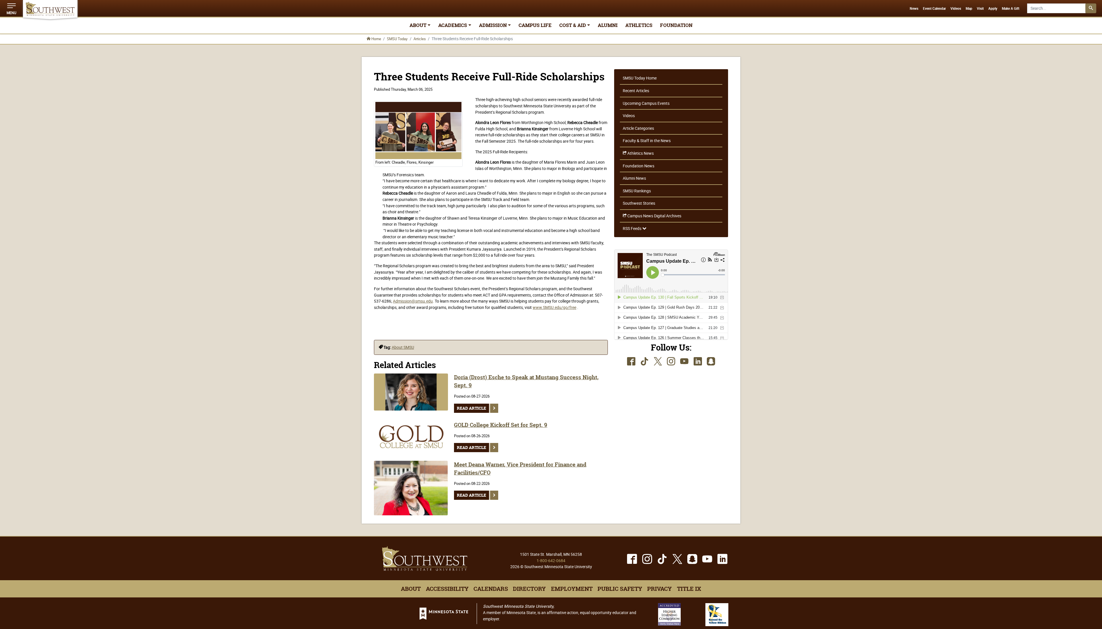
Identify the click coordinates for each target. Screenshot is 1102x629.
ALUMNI (608, 25)
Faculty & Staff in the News (647, 140)
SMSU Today (397, 38)
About (411, 588)
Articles (420, 38)
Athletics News (640, 153)
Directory (529, 588)
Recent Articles (636, 90)
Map (969, 9)
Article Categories (638, 128)
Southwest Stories (639, 203)
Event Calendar (934, 9)
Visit (980, 9)
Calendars (491, 588)
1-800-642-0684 (551, 560)
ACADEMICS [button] (452, 25)
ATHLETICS (638, 25)
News (914, 9)
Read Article (471, 408)
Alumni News (634, 178)
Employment (572, 588)
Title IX (689, 588)
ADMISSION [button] (493, 25)
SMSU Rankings (637, 190)
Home (375, 38)
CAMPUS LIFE (535, 25)
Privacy (659, 588)
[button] (11, 8)
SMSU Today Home (640, 78)
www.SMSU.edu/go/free (554, 307)
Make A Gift (1010, 9)
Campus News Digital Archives (653, 215)
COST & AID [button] (572, 25)
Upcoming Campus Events (646, 103)
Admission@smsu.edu (413, 301)
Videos (955, 9)
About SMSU (403, 347)
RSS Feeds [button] (632, 228)
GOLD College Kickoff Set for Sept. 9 (500, 425)
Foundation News (638, 166)
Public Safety (619, 588)
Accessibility (447, 588)
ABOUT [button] (418, 25)
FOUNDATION (676, 25)
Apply (992, 9)
